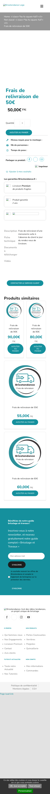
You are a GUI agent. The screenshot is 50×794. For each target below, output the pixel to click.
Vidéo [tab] (7, 261)
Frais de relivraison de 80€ (36, 328)
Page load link (6, 693)
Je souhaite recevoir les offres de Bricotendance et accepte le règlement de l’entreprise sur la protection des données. (24, 575)
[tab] (9, 265)
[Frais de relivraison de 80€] (36, 310)
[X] (36, 159)
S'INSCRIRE (17, 588)
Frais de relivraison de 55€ (25, 407)
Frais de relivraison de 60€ (25, 478)
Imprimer (43, 166)
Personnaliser (25, 791)
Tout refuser (34, 786)
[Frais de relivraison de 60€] (25, 452)
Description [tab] (9, 230)
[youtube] (28, 617)
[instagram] (21, 617)
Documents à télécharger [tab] (9, 251)
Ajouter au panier (19, 132)
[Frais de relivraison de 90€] (14, 310)
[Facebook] (30, 159)
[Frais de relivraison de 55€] (25, 381)
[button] (18, 171)
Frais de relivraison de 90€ (14, 328)
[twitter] (14, 617)
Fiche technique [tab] (9, 239)
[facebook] (7, 617)
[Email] (42, 159)
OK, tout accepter (18, 786)
